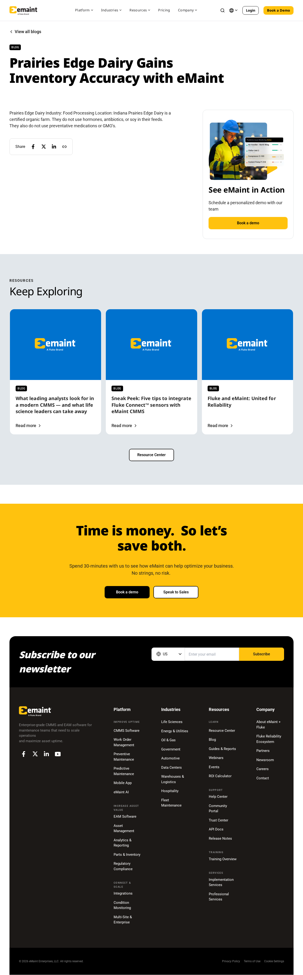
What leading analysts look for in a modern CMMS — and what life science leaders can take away (55, 405)
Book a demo (248, 223)
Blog (212, 739)
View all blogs (28, 32)
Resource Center (151, 455)
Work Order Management (124, 742)
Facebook (23, 754)
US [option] (165, 654)
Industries (109, 10)
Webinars (216, 758)
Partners (263, 751)
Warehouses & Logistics (172, 779)
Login (250, 10)
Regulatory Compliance (123, 866)
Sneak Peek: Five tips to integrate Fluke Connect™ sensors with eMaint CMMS (151, 405)
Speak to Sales (176, 592)
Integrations (123, 893)
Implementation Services (221, 882)
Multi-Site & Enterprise (123, 920)
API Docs (216, 829)
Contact (262, 778)
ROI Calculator (220, 776)
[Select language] (233, 10)
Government (170, 749)
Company (186, 10)
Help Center (218, 796)
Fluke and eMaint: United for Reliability (242, 401)
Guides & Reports (222, 749)
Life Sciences (172, 722)
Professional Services (219, 897)
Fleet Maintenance (171, 803)
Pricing (164, 10)
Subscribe (261, 654)
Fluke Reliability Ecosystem (268, 739)
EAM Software (125, 816)
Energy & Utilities (174, 731)
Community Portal (218, 808)
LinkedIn (46, 754)
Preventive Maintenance (124, 757)
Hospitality (169, 791)
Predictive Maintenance (124, 771)
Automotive (170, 758)
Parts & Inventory (127, 854)
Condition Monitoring (122, 905)
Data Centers (171, 767)
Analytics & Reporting (122, 843)
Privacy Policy (231, 961)
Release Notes (220, 838)
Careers (262, 769)
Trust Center (218, 820)
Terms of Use (252, 961)
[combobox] (168, 654)
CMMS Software (126, 730)
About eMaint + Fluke (268, 724)
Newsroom (265, 760)
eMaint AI (121, 792)
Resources (138, 10)
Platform (82, 10)
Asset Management (124, 828)
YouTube (57, 754)
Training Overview (222, 859)
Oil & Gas (168, 740)
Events (214, 767)
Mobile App (123, 783)
